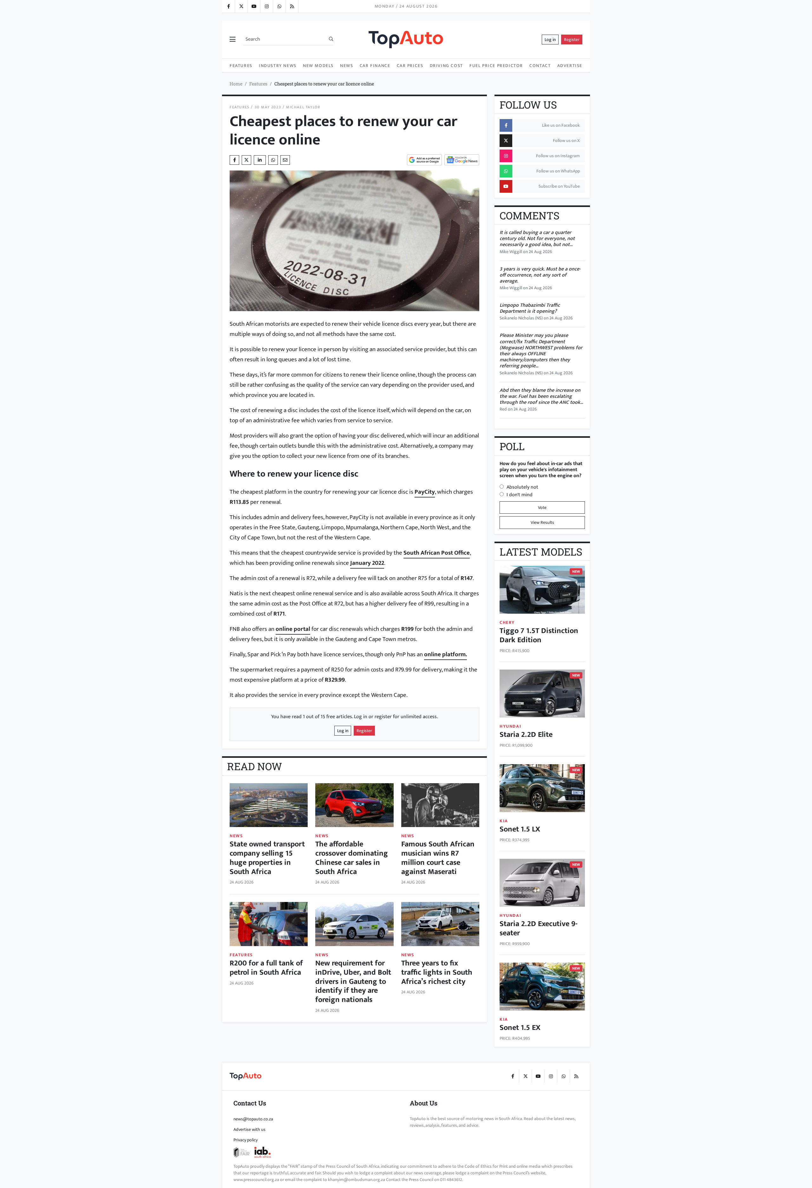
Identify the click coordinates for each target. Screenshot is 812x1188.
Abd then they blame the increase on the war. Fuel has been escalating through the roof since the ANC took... (541, 396)
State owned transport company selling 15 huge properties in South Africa (267, 858)
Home (236, 84)
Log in (550, 39)
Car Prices (410, 65)
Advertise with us (249, 1129)
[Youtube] (253, 6)
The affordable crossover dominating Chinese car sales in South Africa (351, 858)
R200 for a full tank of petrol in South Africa (266, 968)
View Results (542, 522)
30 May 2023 (268, 107)
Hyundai (510, 726)
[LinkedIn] (291, 6)
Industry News (278, 65)
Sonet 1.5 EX (520, 1027)
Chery (507, 622)
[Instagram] (266, 6)
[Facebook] (228, 6)
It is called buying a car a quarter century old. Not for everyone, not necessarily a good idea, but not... (537, 238)
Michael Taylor (303, 107)
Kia (504, 820)
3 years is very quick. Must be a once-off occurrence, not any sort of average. (540, 275)
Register (572, 39)
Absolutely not (522, 487)
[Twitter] (241, 6)
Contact (540, 65)
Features (241, 65)
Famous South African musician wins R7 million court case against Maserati (438, 858)
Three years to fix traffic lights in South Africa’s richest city (436, 972)
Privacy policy (245, 1140)
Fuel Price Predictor (496, 65)
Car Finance (375, 65)
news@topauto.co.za (253, 1119)
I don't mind (520, 495)
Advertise (569, 65)
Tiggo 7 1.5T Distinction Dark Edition (539, 635)
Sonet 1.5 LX (520, 829)
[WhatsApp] (279, 6)
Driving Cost (446, 65)
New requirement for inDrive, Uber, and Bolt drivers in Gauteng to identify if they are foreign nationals (353, 981)
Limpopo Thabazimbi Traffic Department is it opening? (530, 308)
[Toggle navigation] (232, 39)
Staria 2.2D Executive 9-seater (539, 928)
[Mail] (285, 160)
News (346, 65)
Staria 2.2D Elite (526, 734)
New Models (318, 65)
